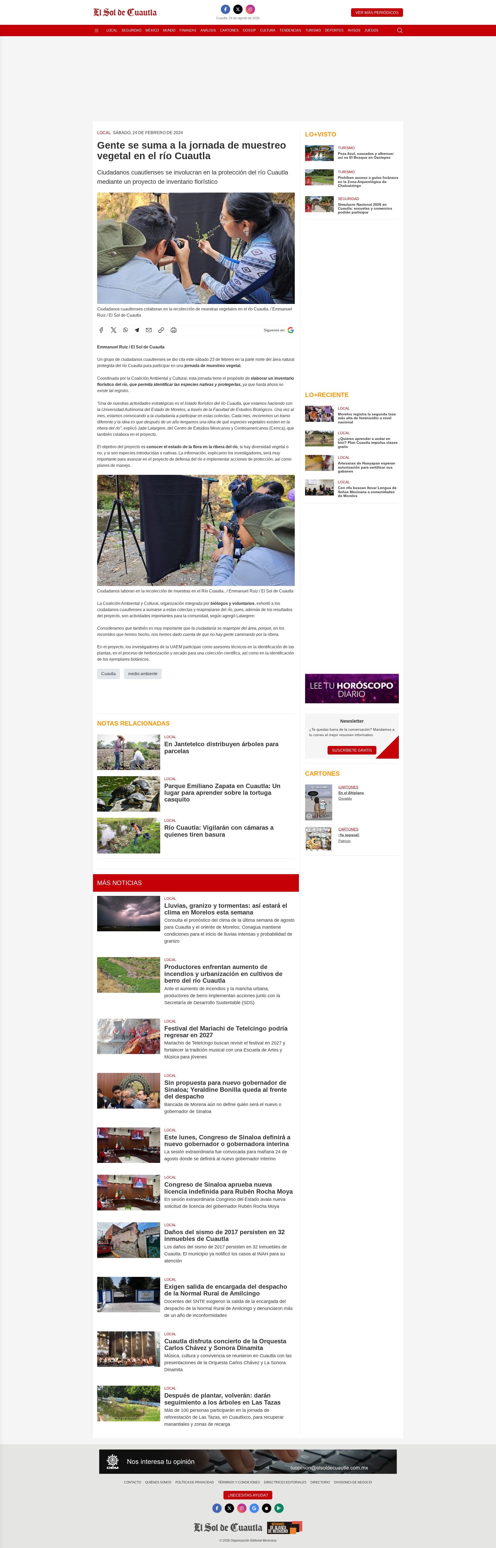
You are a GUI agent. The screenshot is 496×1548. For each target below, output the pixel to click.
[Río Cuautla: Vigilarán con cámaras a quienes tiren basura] (128, 835)
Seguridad (131, 30)
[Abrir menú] (96, 30)
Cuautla (108, 674)
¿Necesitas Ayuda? (248, 1495)
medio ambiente (143, 674)
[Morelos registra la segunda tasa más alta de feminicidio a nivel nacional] (319, 415)
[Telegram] (137, 330)
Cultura (267, 30)
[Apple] (266, 1508)
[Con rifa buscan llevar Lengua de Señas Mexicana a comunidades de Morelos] (319, 488)
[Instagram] (250, 9)
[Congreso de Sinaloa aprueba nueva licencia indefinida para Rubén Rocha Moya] (128, 1195)
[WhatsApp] (125, 330)
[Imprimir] (173, 330)
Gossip (249, 30)
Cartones (229, 30)
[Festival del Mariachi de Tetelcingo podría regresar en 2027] (128, 1043)
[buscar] (400, 30)
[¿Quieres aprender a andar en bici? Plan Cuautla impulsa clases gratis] (319, 439)
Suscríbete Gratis (352, 750)
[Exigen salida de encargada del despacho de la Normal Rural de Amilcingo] (128, 1301)
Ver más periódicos (377, 12)
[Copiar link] (161, 330)
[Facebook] (225, 9)
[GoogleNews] (254, 1508)
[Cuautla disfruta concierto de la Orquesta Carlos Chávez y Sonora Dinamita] (128, 1355)
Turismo (313, 30)
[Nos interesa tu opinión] (248, 1462)
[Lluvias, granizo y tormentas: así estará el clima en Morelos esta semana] (128, 923)
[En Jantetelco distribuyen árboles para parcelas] (128, 752)
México (152, 30)
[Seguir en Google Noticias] (290, 330)
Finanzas (188, 30)
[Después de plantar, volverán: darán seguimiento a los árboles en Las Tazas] (128, 1410)
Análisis (208, 30)
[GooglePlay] (279, 1508)
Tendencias (290, 30)
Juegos (371, 30)
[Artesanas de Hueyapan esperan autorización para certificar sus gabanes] (319, 464)
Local (111, 30)
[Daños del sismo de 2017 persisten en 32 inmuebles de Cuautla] (128, 1246)
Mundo (169, 30)
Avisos (354, 30)
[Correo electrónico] (149, 330)
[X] (238, 9)
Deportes (334, 30)
